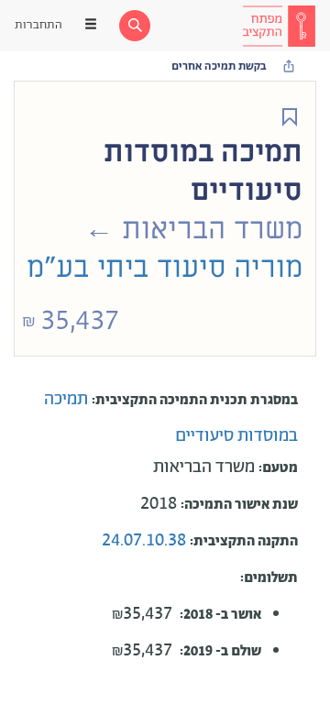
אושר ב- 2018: (220, 614)
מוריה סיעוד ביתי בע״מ (164, 267)
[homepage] (278, 26)
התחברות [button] (38, 25)
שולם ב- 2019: (220, 651)
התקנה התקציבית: (244, 541)
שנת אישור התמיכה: (239, 504)
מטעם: (278, 468)
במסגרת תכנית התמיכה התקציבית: (195, 400)
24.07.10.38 (146, 541)
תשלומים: (269, 578)
